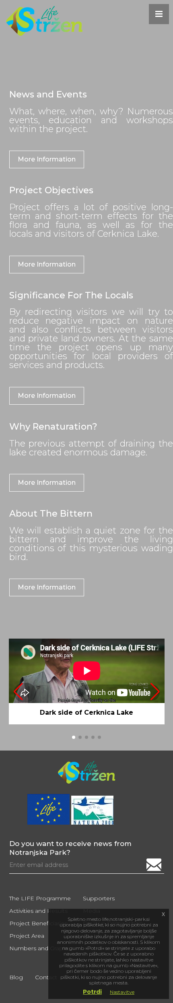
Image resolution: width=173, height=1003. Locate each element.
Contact (46, 977)
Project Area (26, 935)
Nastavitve (122, 992)
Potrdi (92, 991)
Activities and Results (38, 910)
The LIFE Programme (40, 898)
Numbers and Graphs (39, 948)
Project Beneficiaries (38, 923)
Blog (16, 977)
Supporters (99, 898)
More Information (47, 159)
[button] (155, 692)
